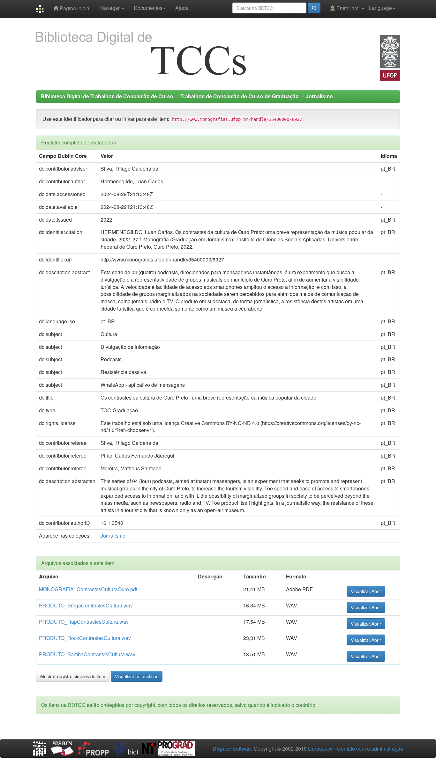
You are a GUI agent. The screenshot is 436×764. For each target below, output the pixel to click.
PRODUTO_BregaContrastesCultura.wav (86, 605)
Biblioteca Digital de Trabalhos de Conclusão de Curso (107, 96)
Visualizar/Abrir (366, 591)
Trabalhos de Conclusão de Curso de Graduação (239, 96)
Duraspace (320, 748)
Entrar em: (348, 8)
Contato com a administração (370, 748)
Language (380, 7)
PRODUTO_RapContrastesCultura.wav (84, 621)
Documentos (148, 7)
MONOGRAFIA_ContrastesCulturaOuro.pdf (88, 589)
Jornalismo (319, 96)
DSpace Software (232, 748)
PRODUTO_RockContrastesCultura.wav (85, 638)
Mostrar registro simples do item (72, 676)
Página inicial (74, 8)
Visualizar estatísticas (136, 676)
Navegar (110, 7)
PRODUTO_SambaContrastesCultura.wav (87, 654)
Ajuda (182, 7)
